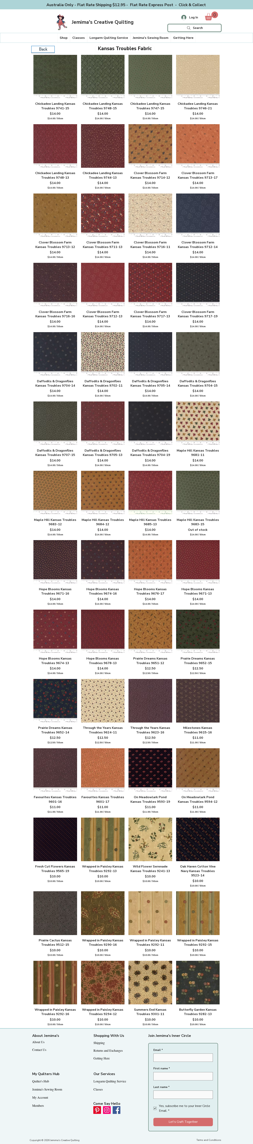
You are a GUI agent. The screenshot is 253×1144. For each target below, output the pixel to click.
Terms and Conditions (208, 1140)
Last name (161, 1087)
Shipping (99, 1043)
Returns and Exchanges (108, 1050)
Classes (98, 1089)
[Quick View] (55, 77)
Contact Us (39, 1050)
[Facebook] (116, 1110)
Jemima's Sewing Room (47, 1089)
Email (158, 1050)
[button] (63, 38)
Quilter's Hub (40, 1081)
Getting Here (101, 1058)
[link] (211, 15)
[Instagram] (107, 1110)
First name (161, 1068)
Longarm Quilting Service (109, 1081)
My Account (40, 1097)
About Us (38, 1042)
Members (38, 1105)
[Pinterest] (97, 1110)
